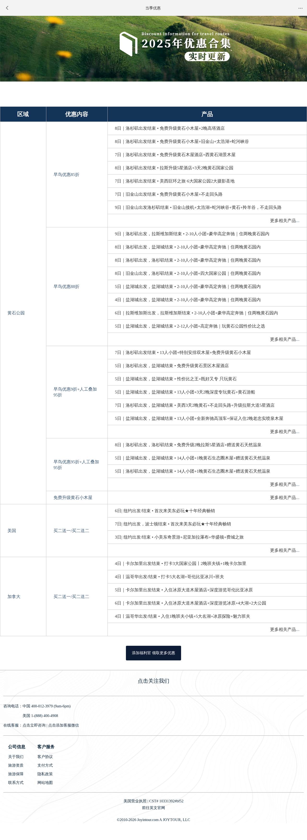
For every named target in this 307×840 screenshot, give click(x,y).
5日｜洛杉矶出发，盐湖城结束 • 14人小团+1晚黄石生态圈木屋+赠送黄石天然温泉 (192, 471)
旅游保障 (16, 774)
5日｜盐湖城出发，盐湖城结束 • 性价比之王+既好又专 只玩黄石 (176, 378)
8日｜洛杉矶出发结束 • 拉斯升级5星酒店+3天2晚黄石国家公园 (174, 167)
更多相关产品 (283, 220)
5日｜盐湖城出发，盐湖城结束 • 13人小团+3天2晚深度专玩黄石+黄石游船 (185, 392)
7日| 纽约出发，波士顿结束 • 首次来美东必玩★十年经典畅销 (173, 524)
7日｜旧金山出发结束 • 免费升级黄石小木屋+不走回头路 (169, 194)
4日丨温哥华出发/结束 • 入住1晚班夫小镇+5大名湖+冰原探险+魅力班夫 (182, 616)
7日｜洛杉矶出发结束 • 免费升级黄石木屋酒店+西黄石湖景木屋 (175, 154)
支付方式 (45, 765)
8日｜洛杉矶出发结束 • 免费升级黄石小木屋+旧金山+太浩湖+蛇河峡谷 (182, 141)
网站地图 (45, 783)
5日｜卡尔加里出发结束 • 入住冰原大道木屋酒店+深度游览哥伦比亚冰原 (184, 589)
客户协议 (45, 757)
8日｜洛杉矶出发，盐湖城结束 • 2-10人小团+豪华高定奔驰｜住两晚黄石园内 (188, 247)
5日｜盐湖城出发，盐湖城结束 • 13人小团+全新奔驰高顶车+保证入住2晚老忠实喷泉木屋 (199, 418)
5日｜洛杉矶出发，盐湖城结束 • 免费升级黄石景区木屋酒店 (172, 365)
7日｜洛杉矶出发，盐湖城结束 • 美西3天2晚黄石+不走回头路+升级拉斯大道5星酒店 (195, 405)
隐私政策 (45, 774)
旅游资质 (16, 765)
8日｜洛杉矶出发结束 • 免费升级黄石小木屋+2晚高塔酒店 (170, 128)
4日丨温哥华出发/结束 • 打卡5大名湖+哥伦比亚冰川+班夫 (169, 576)
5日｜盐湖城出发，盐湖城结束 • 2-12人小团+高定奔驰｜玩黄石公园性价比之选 (190, 326)
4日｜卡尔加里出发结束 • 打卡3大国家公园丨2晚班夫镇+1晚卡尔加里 (180, 563)
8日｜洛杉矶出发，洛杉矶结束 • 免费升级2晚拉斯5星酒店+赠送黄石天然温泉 (188, 444)
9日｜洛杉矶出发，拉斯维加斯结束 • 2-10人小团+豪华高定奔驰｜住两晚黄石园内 (192, 233)
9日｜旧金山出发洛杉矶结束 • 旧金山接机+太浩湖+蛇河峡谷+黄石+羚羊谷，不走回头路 (198, 207)
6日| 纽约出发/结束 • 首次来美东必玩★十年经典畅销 (165, 510)
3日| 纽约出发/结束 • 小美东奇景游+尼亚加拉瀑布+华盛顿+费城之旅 (179, 537)
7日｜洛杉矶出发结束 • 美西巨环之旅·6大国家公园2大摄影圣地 (175, 181)
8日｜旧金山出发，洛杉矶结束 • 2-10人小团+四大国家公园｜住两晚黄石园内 (188, 273)
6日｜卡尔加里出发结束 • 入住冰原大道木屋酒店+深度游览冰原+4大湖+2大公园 (190, 603)
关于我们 (16, 757)
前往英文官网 (153, 808)
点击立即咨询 (34, 725)
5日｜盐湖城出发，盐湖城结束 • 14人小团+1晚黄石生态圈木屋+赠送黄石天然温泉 (192, 458)
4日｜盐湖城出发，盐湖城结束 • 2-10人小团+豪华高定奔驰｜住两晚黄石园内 (188, 299)
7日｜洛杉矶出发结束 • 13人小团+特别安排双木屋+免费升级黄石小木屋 (183, 352)
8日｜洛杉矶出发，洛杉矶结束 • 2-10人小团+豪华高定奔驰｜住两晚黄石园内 (188, 260)
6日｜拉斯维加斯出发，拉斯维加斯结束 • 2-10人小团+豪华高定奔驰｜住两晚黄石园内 (196, 313)
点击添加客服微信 (63, 725)
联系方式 (16, 783)
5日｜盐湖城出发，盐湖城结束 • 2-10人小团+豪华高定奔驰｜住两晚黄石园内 (188, 286)
